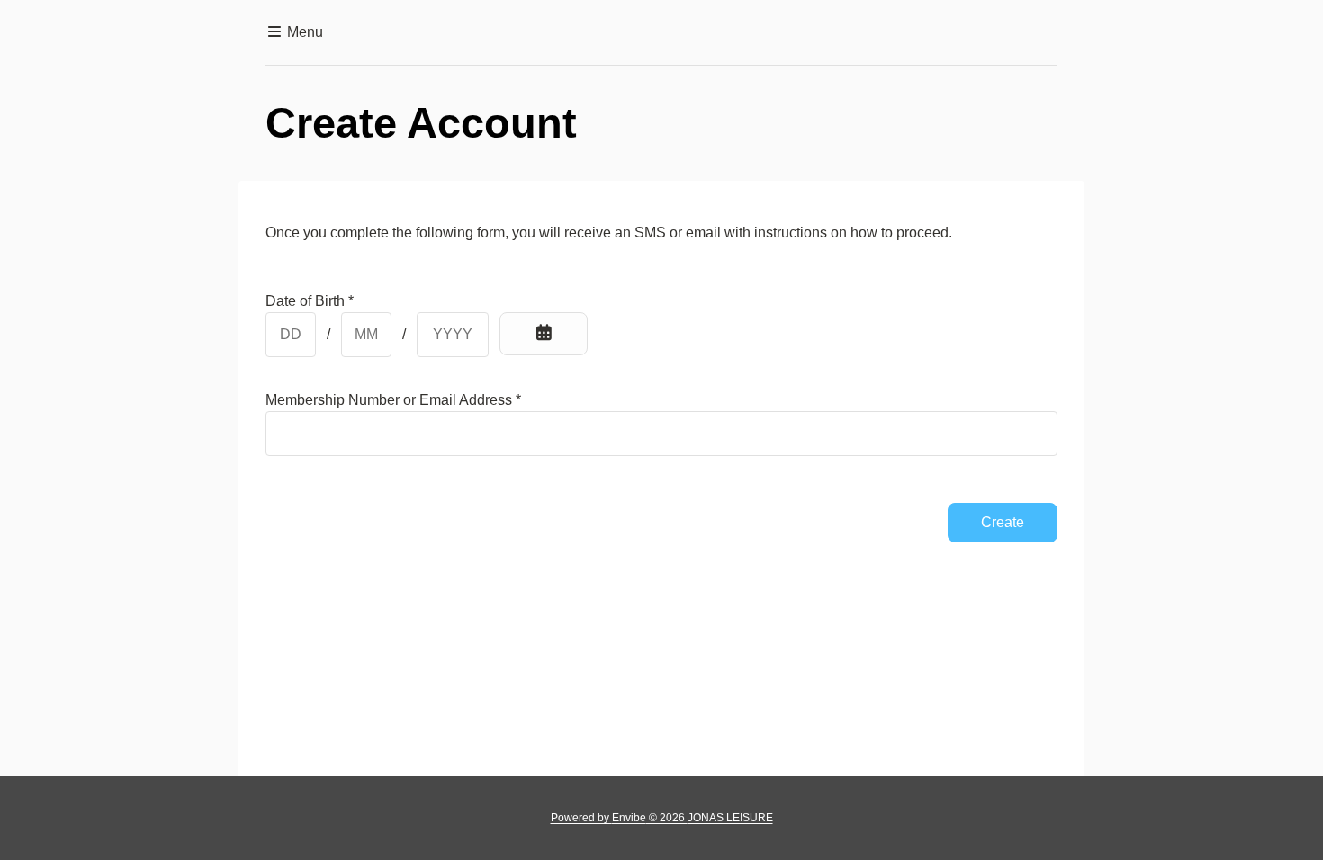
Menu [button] (303, 32)
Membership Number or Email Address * (393, 400)
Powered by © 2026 (662, 817)
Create (1002, 522)
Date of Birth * (310, 301)
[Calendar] (544, 333)
